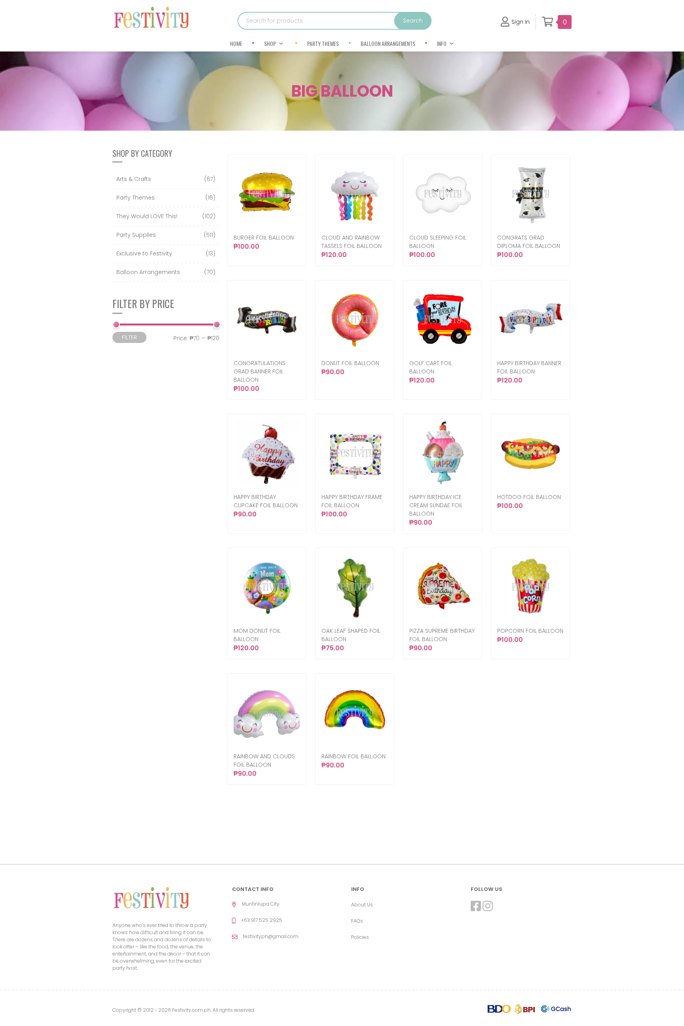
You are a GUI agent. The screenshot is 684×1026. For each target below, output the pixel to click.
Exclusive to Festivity (144, 253)
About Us (362, 904)
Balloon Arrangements (388, 43)
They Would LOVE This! (146, 216)
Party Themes (323, 43)
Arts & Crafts (133, 179)
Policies (360, 937)
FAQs (357, 920)
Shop (270, 43)
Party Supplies (136, 235)
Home (236, 43)
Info (441, 43)
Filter (129, 337)
